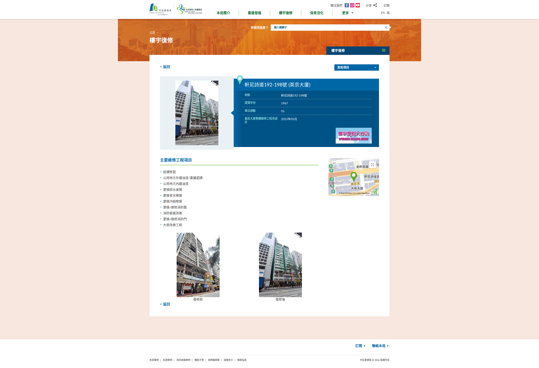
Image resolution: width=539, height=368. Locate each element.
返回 (166, 67)
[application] (353, 177)
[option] (197, 113)
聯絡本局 (379, 346)
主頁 (152, 32)
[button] (348, 14)
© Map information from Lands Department (354, 193)
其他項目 (343, 67)
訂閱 (387, 5)
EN (383, 13)
